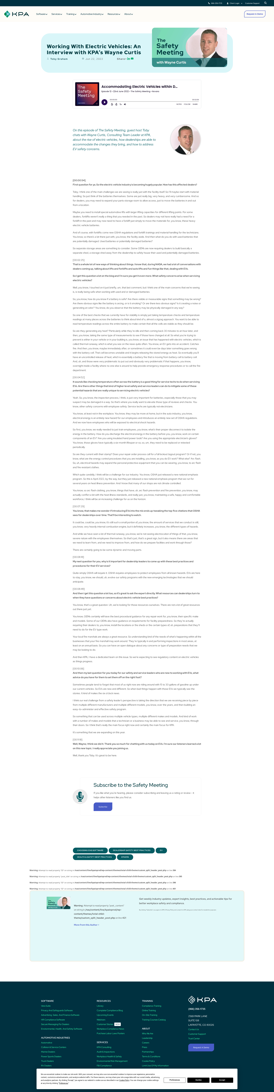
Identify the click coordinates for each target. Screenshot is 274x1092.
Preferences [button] (63, 1083)
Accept (222, 1080)
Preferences (175, 1080)
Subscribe (103, 806)
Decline (199, 1080)
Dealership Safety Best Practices (131, 850)
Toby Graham (59, 58)
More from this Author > (86, 924)
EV (161, 850)
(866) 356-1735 (196, 1008)
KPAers (125, 857)
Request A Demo (255, 14)
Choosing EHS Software (90, 850)
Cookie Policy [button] (124, 1080)
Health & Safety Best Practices (94, 857)
